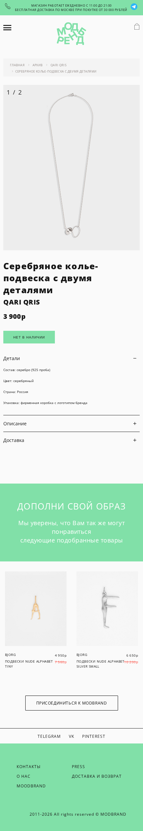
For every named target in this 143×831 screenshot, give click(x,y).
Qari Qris (59, 65)
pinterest (93, 736)
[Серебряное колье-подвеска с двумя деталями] (71, 248)
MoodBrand (31, 786)
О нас (24, 776)
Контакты (29, 766)
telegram (49, 736)
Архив (38, 65)
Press (78, 766)
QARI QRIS (21, 302)
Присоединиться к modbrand (71, 703)
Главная (17, 65)
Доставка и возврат (97, 776)
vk (71, 736)
